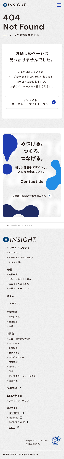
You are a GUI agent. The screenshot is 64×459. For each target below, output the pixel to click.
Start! (12, 426)
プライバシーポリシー (20, 400)
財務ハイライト (16, 352)
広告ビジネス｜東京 (19, 283)
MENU (59, 5)
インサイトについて (18, 247)
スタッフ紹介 (15, 262)
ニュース (12, 303)
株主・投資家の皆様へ (20, 338)
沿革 (11, 326)
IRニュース (14, 343)
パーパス (13, 252)
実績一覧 (13, 274)
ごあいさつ (14, 316)
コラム (10, 295)
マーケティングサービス (21, 257)
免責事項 (13, 380)
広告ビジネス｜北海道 (20, 279)
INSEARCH (14, 412)
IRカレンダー (15, 366)
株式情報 (13, 361)
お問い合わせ (14, 395)
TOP (5, 225)
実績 (9, 269)
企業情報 (12, 312)
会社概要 (13, 321)
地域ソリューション (19, 288)
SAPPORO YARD (17, 422)
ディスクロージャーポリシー (23, 375)
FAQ (11, 371)
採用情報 (12, 388)
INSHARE (13, 417)
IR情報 (10, 333)
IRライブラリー (16, 357)
